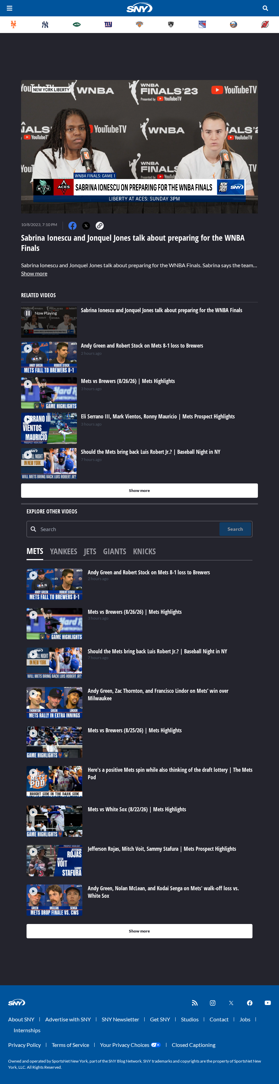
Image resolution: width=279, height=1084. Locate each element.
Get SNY (160, 1019)
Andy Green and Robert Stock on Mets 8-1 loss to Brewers (149, 572)
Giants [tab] (114, 551)
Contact (219, 1019)
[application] (139, 146)
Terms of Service (70, 1044)
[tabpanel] (139, 753)
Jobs (245, 1019)
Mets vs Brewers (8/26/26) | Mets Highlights (135, 612)
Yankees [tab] (63, 551)
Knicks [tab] (144, 551)
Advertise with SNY (68, 1019)
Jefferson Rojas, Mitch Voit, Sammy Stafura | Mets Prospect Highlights (162, 848)
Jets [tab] (90, 551)
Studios (190, 1019)
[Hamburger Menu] (9, 8)
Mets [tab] (35, 550)
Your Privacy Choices (124, 1044)
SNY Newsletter (120, 1019)
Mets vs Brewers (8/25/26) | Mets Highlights (135, 730)
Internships (27, 1030)
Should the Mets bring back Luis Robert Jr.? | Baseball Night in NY (157, 651)
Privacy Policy (24, 1044)
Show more (34, 273)
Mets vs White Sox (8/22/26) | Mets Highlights (137, 809)
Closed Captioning (193, 1044)
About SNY (21, 1019)
